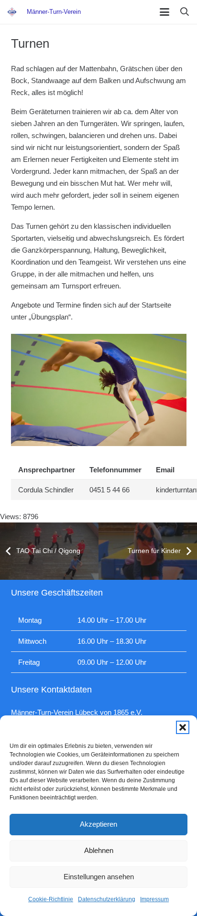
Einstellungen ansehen (99, 877)
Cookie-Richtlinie (50, 899)
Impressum (154, 899)
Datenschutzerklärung (106, 899)
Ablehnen (98, 850)
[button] (182, 727)
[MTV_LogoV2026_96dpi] (12, 12)
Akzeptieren (98, 824)
